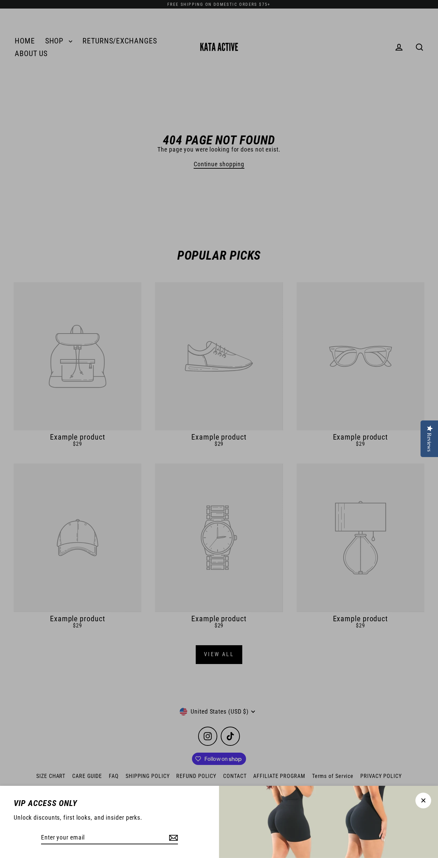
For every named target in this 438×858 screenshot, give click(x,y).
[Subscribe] (172, 837)
